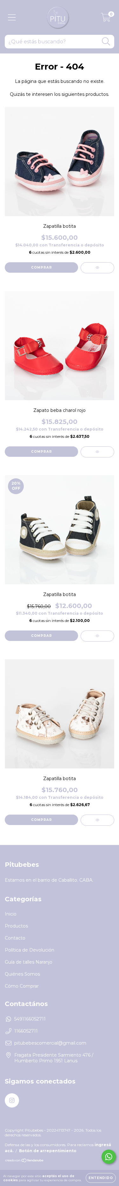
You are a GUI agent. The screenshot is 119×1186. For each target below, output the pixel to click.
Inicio (11, 914)
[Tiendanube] (24, 1161)
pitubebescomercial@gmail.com (50, 1043)
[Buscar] (106, 41)
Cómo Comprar (22, 986)
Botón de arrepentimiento (47, 1150)
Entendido (101, 1178)
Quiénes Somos (22, 974)
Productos (16, 926)
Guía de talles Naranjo (28, 962)
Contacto (15, 938)
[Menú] (12, 17)
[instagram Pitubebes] (12, 1100)
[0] (106, 19)
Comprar (41, 267)
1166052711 (26, 1031)
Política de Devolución (29, 950)
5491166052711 (30, 1019)
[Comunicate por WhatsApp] (109, 1157)
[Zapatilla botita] (97, 267)
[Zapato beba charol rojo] (97, 451)
